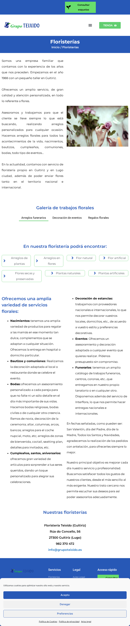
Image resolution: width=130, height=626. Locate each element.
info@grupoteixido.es (65, 550)
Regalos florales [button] (98, 217)
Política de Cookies (48, 621)
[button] (90, 25)
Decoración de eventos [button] (67, 217)
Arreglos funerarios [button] (33, 217)
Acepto (65, 595)
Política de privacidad (69, 621)
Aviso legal (86, 621)
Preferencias (65, 613)
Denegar (65, 604)
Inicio (55, 47)
